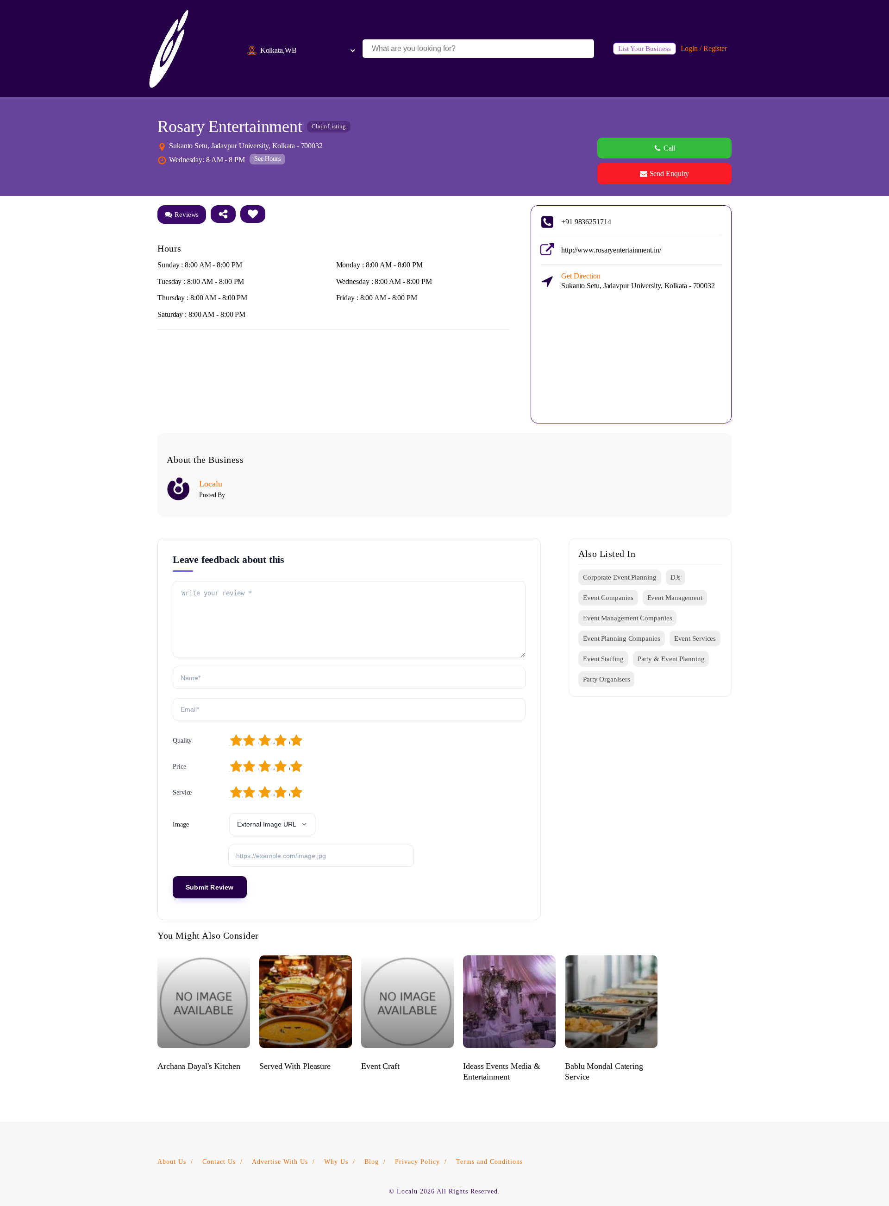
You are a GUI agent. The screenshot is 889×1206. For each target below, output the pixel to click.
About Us (171, 1161)
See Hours (267, 158)
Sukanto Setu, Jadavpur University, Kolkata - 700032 (638, 281)
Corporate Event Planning (620, 577)
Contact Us (219, 1161)
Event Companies (608, 597)
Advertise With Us (280, 1161)
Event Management (674, 597)
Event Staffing (603, 659)
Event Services (695, 638)
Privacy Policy (417, 1161)
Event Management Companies (627, 618)
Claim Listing (329, 126)
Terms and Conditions (489, 1161)
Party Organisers (606, 679)
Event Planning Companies (621, 638)
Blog (371, 1161)
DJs (675, 577)
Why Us (336, 1161)
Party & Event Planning (671, 659)
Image (181, 824)
